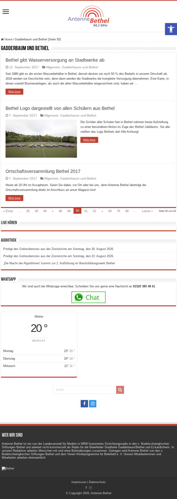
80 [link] (127, 211)
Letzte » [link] (147, 211)
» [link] (102, 211)
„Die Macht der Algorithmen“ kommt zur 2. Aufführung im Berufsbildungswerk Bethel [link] (59, 263)
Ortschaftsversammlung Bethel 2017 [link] (43, 171)
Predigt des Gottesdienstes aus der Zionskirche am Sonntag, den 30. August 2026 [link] (58, 249)
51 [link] (86, 211)
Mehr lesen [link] (14, 91)
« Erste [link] (8, 211)
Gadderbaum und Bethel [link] (80, 67)
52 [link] (94, 211)
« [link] (52, 211)
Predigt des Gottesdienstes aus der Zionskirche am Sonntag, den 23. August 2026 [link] (58, 256)
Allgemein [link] (53, 67)
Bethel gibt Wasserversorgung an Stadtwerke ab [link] (55, 60)
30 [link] (36, 211)
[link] (171, 29)
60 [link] (110, 211)
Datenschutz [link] (97, 482)
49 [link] (69, 211)
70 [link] (118, 211)
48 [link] (60, 211)
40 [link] (45, 211)
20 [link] (28, 211)
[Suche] (120, 390)
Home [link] (8, 39)
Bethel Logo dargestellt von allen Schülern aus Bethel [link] (60, 108)
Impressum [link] (78, 482)
